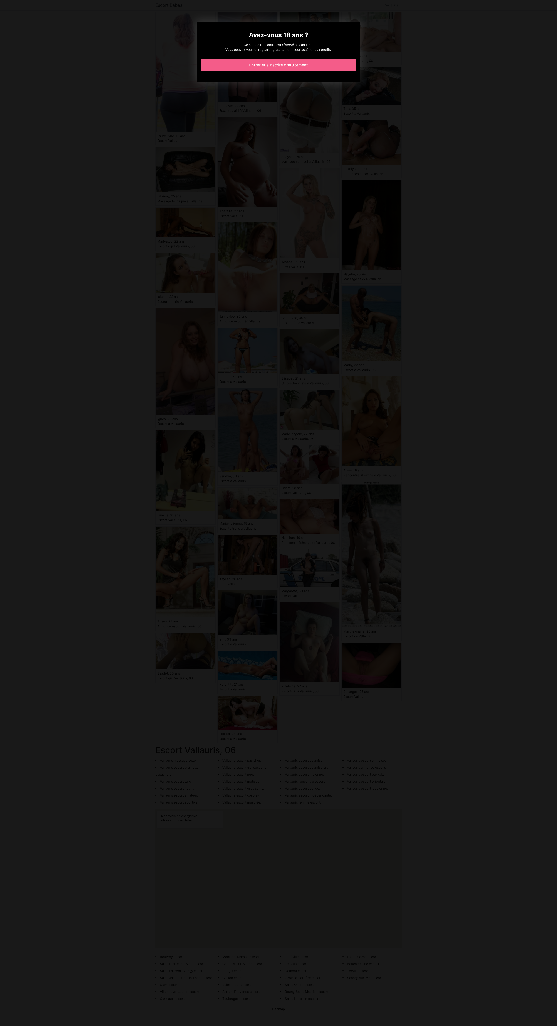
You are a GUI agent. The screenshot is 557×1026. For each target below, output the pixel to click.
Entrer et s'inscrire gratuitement (278, 65)
